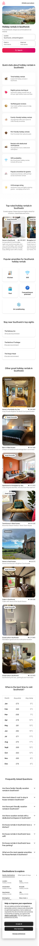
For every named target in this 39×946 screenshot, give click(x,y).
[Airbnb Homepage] (3, 3)
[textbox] (10, 44)
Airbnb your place (28, 3)
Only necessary (19, 929)
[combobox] (19, 38)
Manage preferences (18, 934)
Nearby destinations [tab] (8, 875)
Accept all (19, 924)
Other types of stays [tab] (24, 875)
